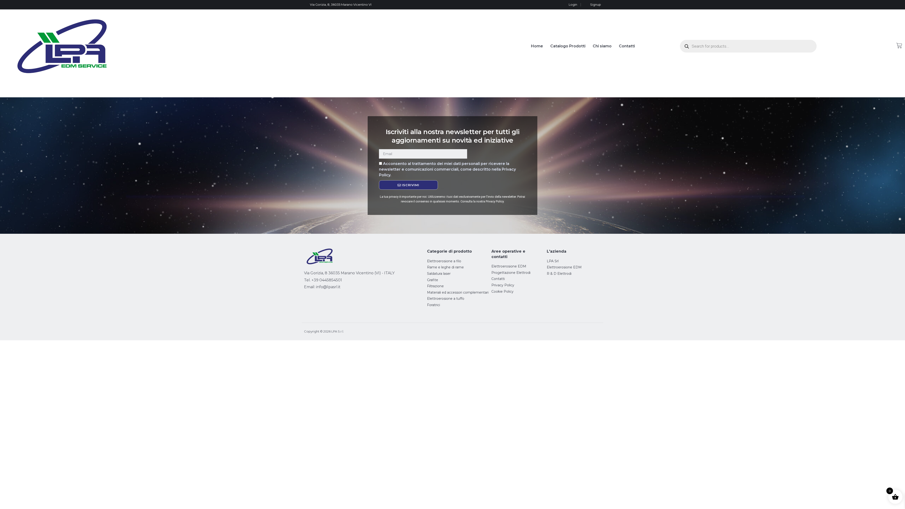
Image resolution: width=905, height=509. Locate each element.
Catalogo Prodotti (567, 46)
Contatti (627, 46)
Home (537, 46)
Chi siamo (602, 46)
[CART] (899, 45)
